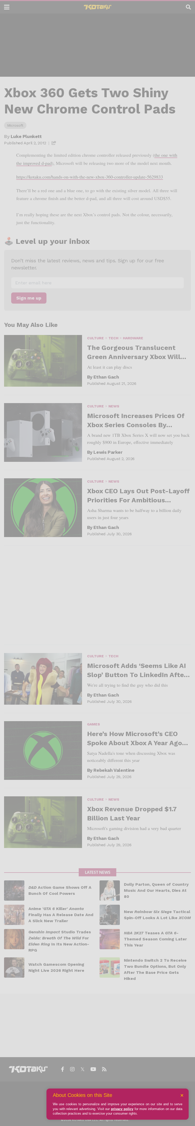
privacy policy (122, 1109)
